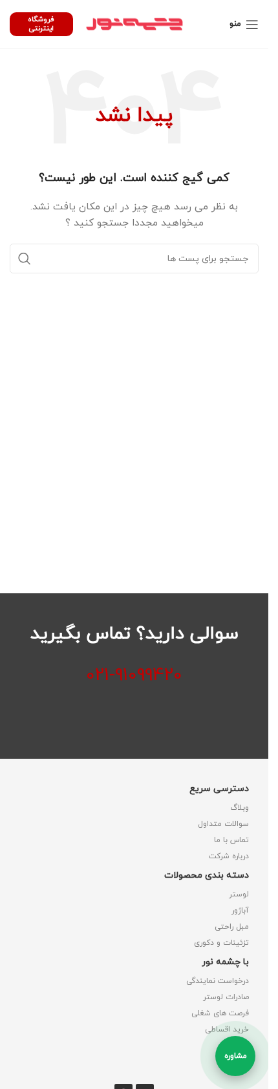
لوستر (239, 894)
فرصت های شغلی (220, 1013)
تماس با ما (231, 840)
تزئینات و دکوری (221, 943)
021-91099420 (134, 675)
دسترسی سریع (219, 789)
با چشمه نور (225, 962)
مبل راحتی (232, 927)
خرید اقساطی (227, 1029)
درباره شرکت (229, 856)
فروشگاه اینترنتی (41, 23)
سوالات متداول (223, 824)
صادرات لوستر (226, 997)
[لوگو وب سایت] (134, 23)
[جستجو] (24, 258)
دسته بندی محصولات (206, 875)
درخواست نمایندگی (217, 981)
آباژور (240, 910)
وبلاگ (239, 808)
